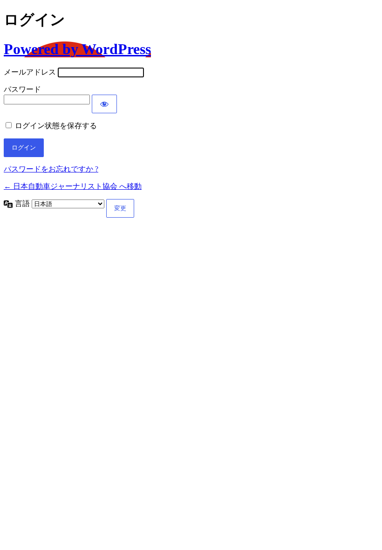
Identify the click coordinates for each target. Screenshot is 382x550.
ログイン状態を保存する (56, 126)
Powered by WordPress (77, 49)
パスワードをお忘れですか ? (51, 169)
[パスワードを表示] (104, 104)
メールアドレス (30, 72)
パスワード (22, 89)
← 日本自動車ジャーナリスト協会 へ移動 (73, 186)
